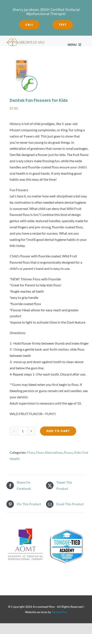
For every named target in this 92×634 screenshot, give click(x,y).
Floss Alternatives (49, 452)
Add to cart (58, 431)
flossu (68, 452)
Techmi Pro (59, 612)
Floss (31, 452)
